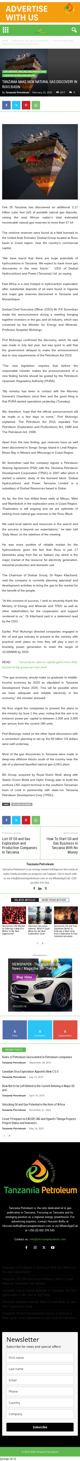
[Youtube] (53, 1248)
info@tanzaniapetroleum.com (48, 1239)
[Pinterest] (26, 105)
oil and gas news (22, 804)
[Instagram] (36, 1248)
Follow (40, 1022)
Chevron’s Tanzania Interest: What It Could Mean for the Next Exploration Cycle (39, 930)
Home (5, 40)
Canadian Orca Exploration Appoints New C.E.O (30, 1071)
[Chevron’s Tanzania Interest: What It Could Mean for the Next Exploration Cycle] (40, 915)
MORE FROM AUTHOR (54, 900)
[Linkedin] (40, 888)
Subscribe (65, 1022)
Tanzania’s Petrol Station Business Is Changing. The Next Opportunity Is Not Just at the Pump (39, 1292)
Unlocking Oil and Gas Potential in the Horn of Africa (33, 1104)
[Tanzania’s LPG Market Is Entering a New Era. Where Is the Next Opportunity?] (14, 915)
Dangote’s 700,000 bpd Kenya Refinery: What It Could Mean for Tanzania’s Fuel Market (37, 1281)
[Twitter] (16, 105)
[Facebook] (6, 105)
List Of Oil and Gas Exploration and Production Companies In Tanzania (19, 845)
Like (14, 1022)
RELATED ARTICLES (25, 900)
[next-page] (43, 943)
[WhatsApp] (36, 105)
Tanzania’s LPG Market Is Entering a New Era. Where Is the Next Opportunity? (13, 930)
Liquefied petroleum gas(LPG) (19, 75)
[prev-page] (37, 943)
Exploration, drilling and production (30, 40)
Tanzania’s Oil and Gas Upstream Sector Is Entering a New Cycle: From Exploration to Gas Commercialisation (65, 931)
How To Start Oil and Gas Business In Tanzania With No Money (62, 845)
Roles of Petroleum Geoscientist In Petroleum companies (37, 1057)
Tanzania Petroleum (17, 92)
